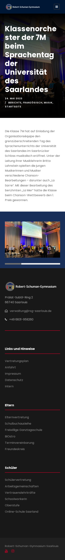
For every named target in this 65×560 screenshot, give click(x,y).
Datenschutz (14, 380)
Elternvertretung (17, 417)
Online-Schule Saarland (21, 512)
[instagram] (12, 551)
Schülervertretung (18, 480)
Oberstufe (12, 505)
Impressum (13, 374)
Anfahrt (10, 367)
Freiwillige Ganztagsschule (23, 430)
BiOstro (10, 436)
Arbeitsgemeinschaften (22, 486)
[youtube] (6, 551)
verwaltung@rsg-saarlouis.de (30, 311)
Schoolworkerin (16, 499)
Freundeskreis (15, 449)
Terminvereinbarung (19, 443)
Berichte (14, 102)
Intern (9, 386)
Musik (48, 102)
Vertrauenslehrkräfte (20, 493)
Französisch (32, 102)
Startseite (13, 106)
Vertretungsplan (17, 361)
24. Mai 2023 (13, 98)
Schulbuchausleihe (18, 423)
